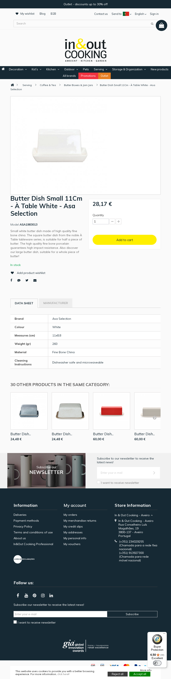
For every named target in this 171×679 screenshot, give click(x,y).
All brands (69, 75)
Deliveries (20, 515)
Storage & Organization (127, 69)
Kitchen (51, 69)
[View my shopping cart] (161, 25)
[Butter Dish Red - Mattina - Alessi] (111, 411)
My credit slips (73, 526)
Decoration (16, 69)
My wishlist (27, 13)
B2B (53, 13)
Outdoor (69, 69)
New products (159, 69)
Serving (99, 69)
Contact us (101, 13)
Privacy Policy (23, 526)
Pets (86, 69)
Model (14, 224)
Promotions (88, 75)
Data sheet (24, 303)
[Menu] (164, 634)
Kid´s (35, 69)
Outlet (104, 75)
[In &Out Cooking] (85, 49)
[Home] (12, 85)
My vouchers (72, 544)
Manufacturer (55, 303)
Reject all (117, 674)
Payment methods (26, 520)
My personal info (75, 538)
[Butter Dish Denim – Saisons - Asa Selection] (29, 411)
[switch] (157, 663)
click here (63, 674)
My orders (70, 515)
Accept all (139, 674)
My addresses (73, 532)
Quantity (98, 215)
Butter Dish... (20, 434)
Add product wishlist (31, 273)
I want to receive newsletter (120, 483)
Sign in (154, 13)
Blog (42, 13)
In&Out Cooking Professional (33, 544)
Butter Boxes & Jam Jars (78, 85)
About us (20, 538)
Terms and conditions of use (33, 532)
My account (75, 505)
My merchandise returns (80, 520)
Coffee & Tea (48, 85)
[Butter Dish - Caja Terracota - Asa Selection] (70, 411)
